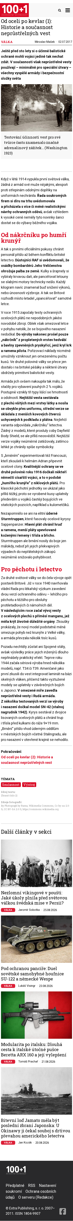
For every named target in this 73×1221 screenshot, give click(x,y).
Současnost (10, 784)
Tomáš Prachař (28, 1061)
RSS (31, 1185)
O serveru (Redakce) (35, 1197)
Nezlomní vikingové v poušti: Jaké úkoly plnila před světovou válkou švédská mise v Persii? (34, 898)
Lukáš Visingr (26, 986)
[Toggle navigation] (67, 10)
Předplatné (15, 1185)
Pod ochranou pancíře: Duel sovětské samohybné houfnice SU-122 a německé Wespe (32, 973)
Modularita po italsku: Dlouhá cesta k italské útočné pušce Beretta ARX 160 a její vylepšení (33, 1049)
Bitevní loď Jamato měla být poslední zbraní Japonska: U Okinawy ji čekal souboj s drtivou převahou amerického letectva (35, 1128)
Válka (8, 910)
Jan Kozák (25, 1142)
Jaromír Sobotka (29, 910)
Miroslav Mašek (45, 42)
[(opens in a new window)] (62, 1199)
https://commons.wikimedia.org (41, 809)
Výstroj (29, 784)
